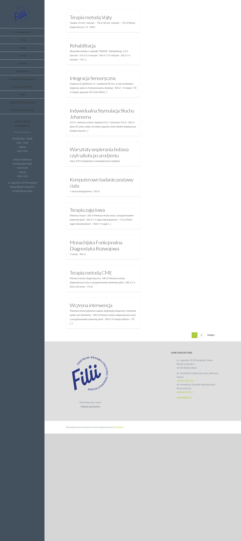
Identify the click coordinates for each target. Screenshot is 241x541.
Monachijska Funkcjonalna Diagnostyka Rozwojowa (96, 245)
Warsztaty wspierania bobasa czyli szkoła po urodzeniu (99, 152)
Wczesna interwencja (91, 305)
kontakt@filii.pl (22, 126)
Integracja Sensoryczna (92, 78)
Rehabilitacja (83, 45)
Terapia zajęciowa (87, 210)
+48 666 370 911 (185, 392)
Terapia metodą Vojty (91, 17)
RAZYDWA (118, 427)
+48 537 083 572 (22, 121)
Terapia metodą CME (91, 273)
